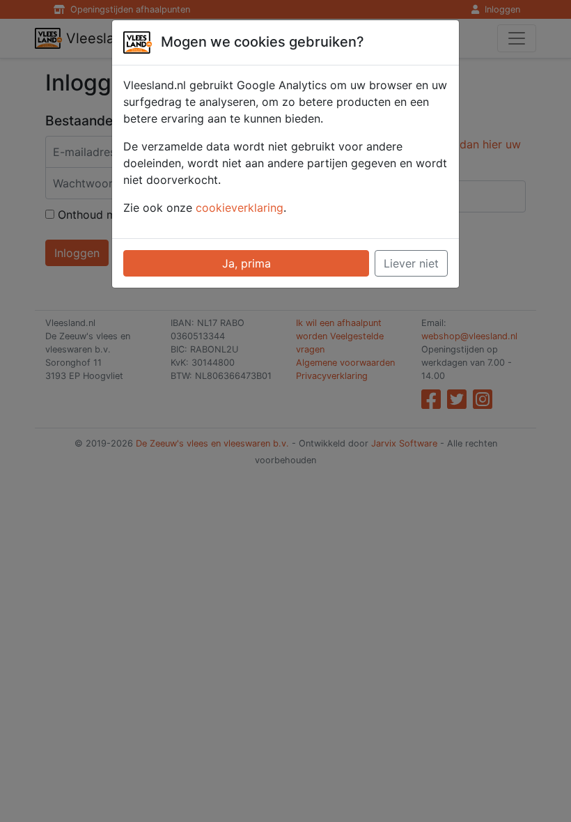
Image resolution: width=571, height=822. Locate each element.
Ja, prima (246, 263)
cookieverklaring (239, 208)
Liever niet (411, 263)
